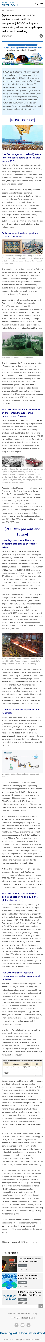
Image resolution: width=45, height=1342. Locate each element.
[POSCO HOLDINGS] (16, 1325)
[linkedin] (28, 1325)
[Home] (3, 10)
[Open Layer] (41, 36)
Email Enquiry (15, 1318)
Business (10, 10)
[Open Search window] (36, 3)
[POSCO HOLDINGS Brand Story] (22, 1333)
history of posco (10, 1242)
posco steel (32, 1242)
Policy (35, 1313)
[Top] (40, 1306)
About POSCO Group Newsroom (19, 1313)
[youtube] (22, 1325)
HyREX (22, 1242)
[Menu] (41, 3)
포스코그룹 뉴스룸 (28, 1318)
